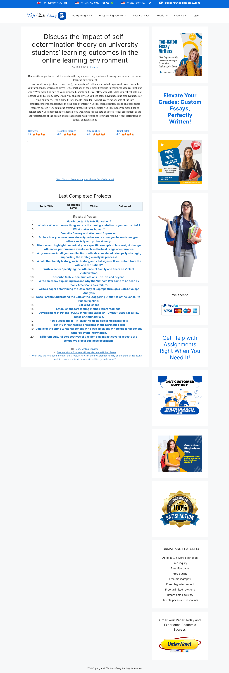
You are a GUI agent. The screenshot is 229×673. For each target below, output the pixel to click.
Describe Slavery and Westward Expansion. (88, 233)
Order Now (180, 15)
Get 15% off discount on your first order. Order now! (85, 179)
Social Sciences (89, 304)
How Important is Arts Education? (89, 221)
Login (196, 15)
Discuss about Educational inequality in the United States (86, 352)
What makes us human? (89, 229)
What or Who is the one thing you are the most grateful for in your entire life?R (89, 225)
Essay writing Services (86, 349)
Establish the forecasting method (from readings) (89, 308)
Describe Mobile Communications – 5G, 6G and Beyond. (89, 277)
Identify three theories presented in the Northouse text (89, 324)
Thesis (160, 15)
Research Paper (141, 15)
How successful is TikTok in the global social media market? (89, 320)
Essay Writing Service (111, 15)
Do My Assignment (82, 15)
